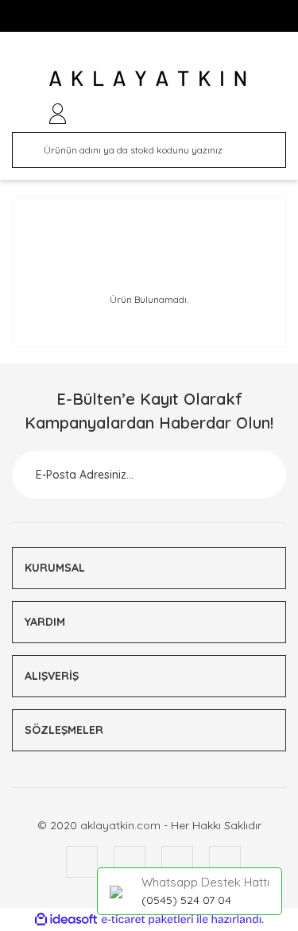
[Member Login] (58, 113)
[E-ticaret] (147, 920)
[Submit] (254, 474)
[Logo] (149, 77)
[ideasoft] (66, 919)
